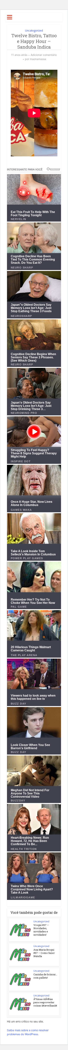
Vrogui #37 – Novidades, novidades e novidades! (41, 929)
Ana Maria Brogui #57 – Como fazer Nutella (44, 953)
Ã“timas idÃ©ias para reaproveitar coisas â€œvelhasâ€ (45, 1002)
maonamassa (38, 59)
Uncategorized (34, 30)
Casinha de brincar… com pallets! (45, 976)
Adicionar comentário (44, 54)
